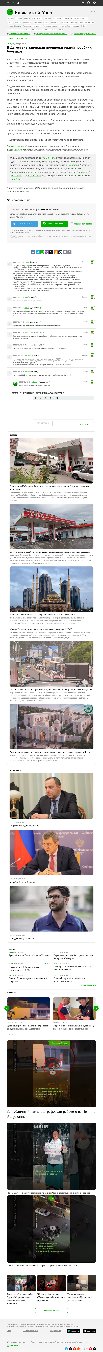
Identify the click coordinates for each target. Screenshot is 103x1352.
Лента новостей (21, 38)
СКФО (83, 26)
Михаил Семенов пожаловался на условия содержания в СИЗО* (41, 629)
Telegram (72, 165)
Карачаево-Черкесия (69, 22)
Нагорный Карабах (14, 26)
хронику (18, 149)
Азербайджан (37, 18)
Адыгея (27, 18)
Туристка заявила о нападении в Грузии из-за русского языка (79, 1297)
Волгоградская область (79, 18)
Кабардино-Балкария (41, 22)
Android (45, 158)
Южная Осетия (37, 30)
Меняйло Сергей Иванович (23, 881)
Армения (47, 18)
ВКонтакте (16, 175)
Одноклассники (33, 175)
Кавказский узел (16, 146)
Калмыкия (55, 22)
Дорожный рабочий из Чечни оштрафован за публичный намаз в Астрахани (27, 1027)
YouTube (16, 179)
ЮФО (61, 30)
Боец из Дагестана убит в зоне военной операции (28, 980)
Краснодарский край (86, 22)
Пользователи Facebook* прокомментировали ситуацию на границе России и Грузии (51, 689)
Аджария (18, 18)
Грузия (9, 22)
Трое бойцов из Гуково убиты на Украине (29, 955)
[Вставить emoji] (57, 398)
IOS (53, 158)
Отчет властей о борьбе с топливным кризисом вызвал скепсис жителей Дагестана (50, 551)
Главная (10, 38)
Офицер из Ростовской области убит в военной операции (72, 968)
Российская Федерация (32, 26)
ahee (26, 297)
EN (13, 2)
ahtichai (27, 355)
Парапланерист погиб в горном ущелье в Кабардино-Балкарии (73, 957)
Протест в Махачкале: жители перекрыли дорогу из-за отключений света (42, 1265)
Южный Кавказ (51, 30)
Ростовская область (50, 26)
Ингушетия (27, 22)
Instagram (84, 172)
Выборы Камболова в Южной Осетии (51, 34)
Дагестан (17, 22)
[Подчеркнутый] (45, 398)
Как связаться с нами (30, 1331)
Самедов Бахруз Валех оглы (23, 938)
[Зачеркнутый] (50, 398)
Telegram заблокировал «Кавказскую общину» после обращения (51, 1297)
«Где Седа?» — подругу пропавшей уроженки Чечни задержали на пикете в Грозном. (48, 1192)
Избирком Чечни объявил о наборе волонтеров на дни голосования (42, 614)
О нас (9, 1331)
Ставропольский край (15, 30)
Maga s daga (28, 332)
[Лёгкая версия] (18, 3)
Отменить (84, 425)
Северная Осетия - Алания (69, 26)
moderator (34, 382)
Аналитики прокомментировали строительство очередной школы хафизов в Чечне (50, 751)
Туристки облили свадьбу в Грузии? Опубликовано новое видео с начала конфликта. (20, 1299)
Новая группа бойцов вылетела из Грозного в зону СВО (25, 968)
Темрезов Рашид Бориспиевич (24, 825)
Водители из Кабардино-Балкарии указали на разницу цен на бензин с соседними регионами (49, 488)
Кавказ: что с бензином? (19, 34)
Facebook (72, 172)
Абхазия (10, 18)
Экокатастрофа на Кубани (85, 34)
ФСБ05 (26, 308)
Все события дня (88, 985)
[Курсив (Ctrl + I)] (40, 398)
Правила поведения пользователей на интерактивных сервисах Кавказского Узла (59, 1342)
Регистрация (43, 423)
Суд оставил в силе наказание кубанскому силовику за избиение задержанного (73, 1027)
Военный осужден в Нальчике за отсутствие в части (69, 980)
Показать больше (52, 1310)
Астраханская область (61, 18)
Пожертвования (55, 1331)
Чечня (28, 30)
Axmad (26, 262)
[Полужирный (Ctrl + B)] (35, 398)
